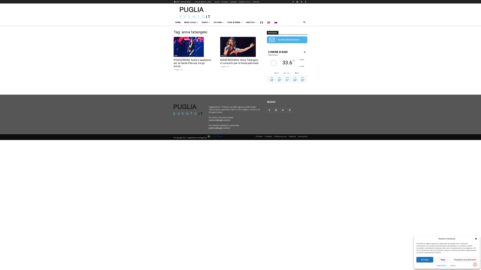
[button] (476, 239)
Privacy (453, 265)
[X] (305, 2)
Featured (224, 56)
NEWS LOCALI (190, 22)
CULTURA (218, 22)
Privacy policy (302, 136)
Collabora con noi (245, 2)
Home (178, 22)
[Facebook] (293, 2)
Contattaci (233, 2)
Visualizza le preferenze (465, 259)
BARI (175, 56)
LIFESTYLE (250, 22)
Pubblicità (256, 2)
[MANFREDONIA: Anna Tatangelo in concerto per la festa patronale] (240, 47)
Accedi (217, 2)
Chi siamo (224, 2)
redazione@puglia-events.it (219, 120)
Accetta (425, 259)
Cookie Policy (441, 265)
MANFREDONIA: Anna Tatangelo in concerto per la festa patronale (239, 61)
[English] (269, 22)
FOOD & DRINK (233, 22)
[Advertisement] (261, 12)
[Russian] (276, 22)
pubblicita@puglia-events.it (219, 128)
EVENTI (205, 22)
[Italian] (261, 22)
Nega (443, 259)
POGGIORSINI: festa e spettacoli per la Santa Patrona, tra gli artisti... (192, 63)
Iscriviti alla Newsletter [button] (288, 39)
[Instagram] (297, 2)
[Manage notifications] (475, 264)
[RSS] (301, 2)
